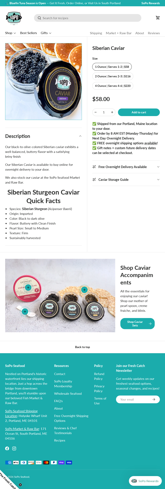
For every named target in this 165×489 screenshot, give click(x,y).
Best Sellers (28, 33)
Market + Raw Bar (118, 33)
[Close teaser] (20, 484)
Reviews (154, 33)
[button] (157, 17)
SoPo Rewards (150, 3)
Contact (59, 374)
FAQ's (58, 401)
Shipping (96, 33)
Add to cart (139, 112)
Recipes (59, 440)
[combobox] (87, 18)
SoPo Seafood (21, 476)
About (139, 33)
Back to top (82, 347)
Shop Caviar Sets (135, 323)
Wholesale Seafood (68, 393)
